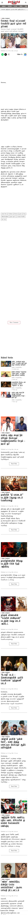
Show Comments (14, 322)
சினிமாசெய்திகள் (5, 216)
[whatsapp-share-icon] (2, 55)
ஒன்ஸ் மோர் (5, 758)
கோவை (16, 213)
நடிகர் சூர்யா (12, 216)
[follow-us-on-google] (25, 54)
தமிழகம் (4, 6)
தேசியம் (10, 6)
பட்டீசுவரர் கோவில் (21, 216)
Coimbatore (10, 213)
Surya (24, 213)
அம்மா (21, 908)
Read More (14, 463)
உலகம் (15, 6)
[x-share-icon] (5, 55)
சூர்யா (20, 213)
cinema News (4, 213)
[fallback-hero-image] (6, 364)
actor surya (4, 219)
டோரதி (15, 696)
